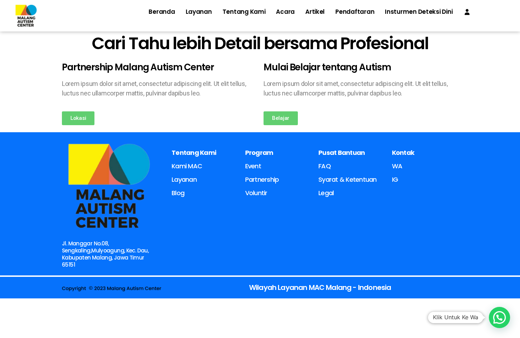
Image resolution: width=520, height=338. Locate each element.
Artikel (315, 11)
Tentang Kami (244, 11)
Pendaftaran (354, 11)
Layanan (199, 11)
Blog (178, 192)
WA (397, 166)
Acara (285, 11)
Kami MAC (187, 166)
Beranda (162, 11)
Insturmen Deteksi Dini (418, 11)
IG (395, 179)
